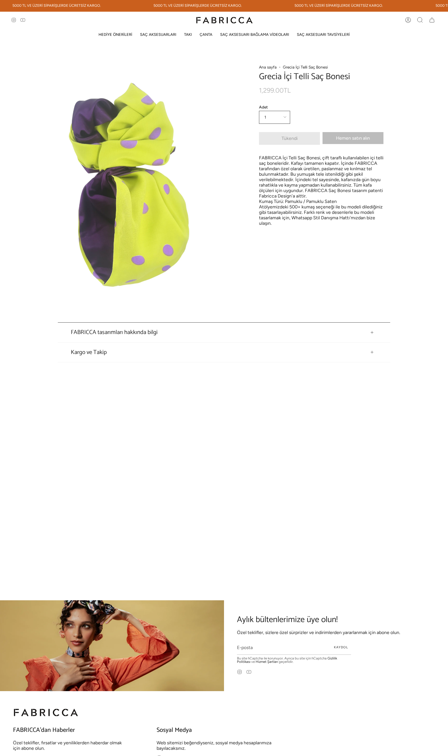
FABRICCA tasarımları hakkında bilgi (114, 332)
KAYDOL (341, 647)
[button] (115, 35)
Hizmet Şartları (267, 661)
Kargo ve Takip (89, 352)
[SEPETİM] (432, 20)
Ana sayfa (268, 67)
